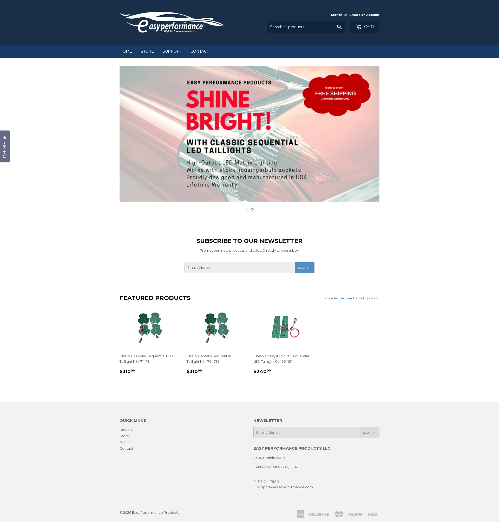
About (125, 442)
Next (368, 135)
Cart (368, 26)
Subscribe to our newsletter (249, 240)
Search (126, 430)
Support (172, 51)
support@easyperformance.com (284, 487)
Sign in (336, 15)
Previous (130, 135)
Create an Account (364, 15)
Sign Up (304, 268)
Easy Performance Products (155, 512)
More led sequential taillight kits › (351, 298)
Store (147, 51)
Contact (200, 51)
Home (126, 51)
